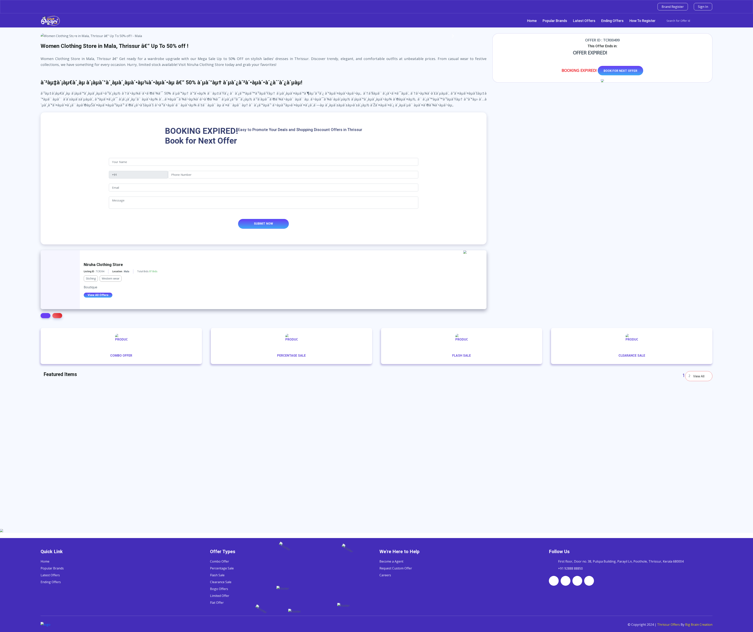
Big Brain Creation (698, 624)
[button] (74, 35)
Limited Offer (219, 596)
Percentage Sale (222, 568)
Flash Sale (217, 575)
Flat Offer (217, 602)
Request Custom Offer (395, 568)
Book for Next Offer (620, 71)
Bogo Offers (219, 589)
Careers (385, 575)
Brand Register (673, 7)
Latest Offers (584, 21)
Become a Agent (391, 561)
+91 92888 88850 (570, 568)
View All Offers (98, 295)
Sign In (703, 7)
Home (532, 21)
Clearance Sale (220, 582)
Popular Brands (555, 21)
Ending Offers (612, 21)
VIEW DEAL (181, 523)
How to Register (642, 21)
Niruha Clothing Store (103, 264)
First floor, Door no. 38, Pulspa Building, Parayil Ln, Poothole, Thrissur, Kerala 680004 (621, 561)
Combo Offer (219, 561)
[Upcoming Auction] (471, 258)
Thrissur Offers (668, 624)
